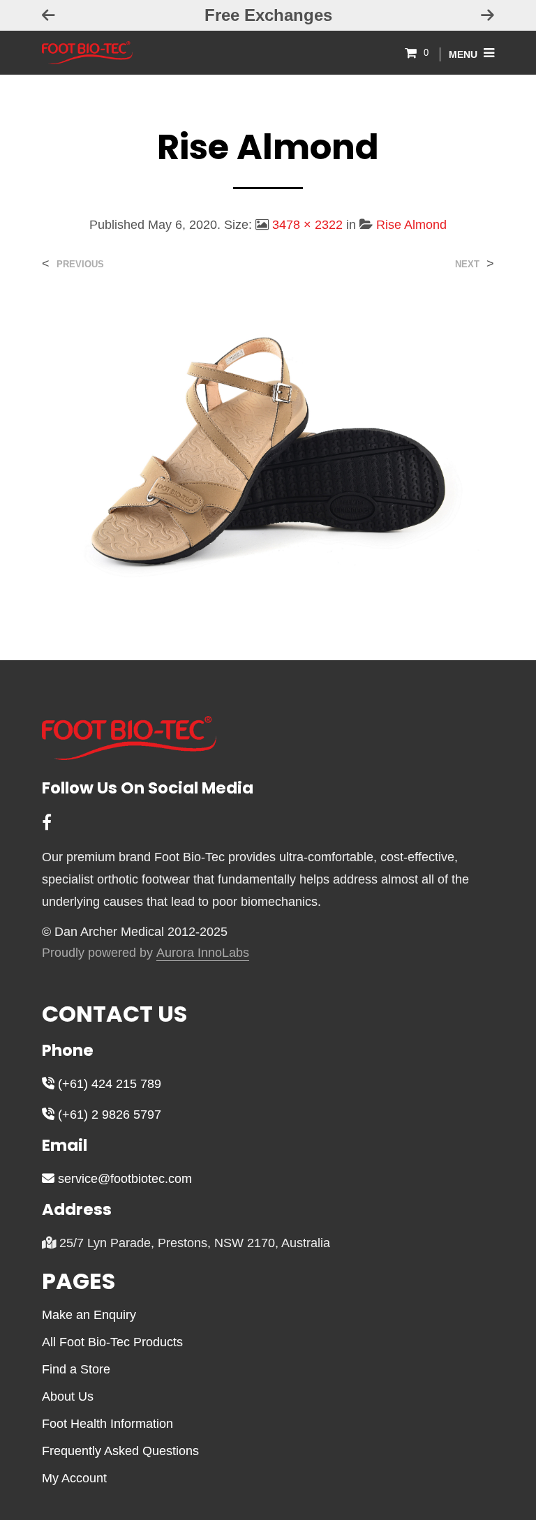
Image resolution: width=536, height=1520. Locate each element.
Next (467, 264)
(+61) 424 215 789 (107, 1084)
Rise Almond (411, 225)
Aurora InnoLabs (202, 953)
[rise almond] (268, 453)
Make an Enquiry (89, 1315)
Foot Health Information (107, 1424)
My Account (74, 1478)
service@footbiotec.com (123, 1179)
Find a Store (76, 1369)
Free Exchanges (110, 15)
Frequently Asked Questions (120, 1451)
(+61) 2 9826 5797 (107, 1115)
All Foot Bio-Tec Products (112, 1342)
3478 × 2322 (307, 225)
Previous (80, 264)
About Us (68, 1396)
